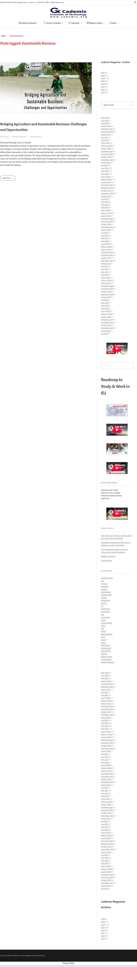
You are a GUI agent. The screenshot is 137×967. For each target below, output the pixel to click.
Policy (103, 640)
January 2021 (106, 283)
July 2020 (104, 300)
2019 (103, 92)
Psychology (106, 648)
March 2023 (105, 210)
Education (105, 601)
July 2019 (104, 334)
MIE (102, 629)
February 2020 (106, 314)
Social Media (106, 657)
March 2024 (105, 177)
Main (103, 626)
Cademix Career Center (109, 490)
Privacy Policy (68, 963)
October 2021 (106, 258)
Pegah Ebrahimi (20, 137)
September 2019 (107, 328)
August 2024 (105, 163)
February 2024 (106, 180)
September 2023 (107, 194)
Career (104, 590)
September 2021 (107, 261)
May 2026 (105, 121)
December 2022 (107, 219)
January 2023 (106, 216)
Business (104, 587)
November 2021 (107, 255)
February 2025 (106, 146)
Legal (103, 620)
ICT (102, 606)
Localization (106, 623)
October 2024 (106, 157)
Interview (105, 609)
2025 (103, 76)
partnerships (106, 634)
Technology (106, 660)
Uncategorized (35, 137)
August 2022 (105, 230)
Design (104, 598)
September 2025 (107, 132)
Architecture (107, 578)
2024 (103, 78)
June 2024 (105, 168)
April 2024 (105, 174)
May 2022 (105, 238)
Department (106, 595)
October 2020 (106, 292)
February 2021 (106, 281)
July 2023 (104, 199)
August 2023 (105, 196)
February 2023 (106, 213)
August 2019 (105, 331)
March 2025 (105, 143)
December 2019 (107, 320)
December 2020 (107, 286)
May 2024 (105, 171)
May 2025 (105, 140)
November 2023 (107, 188)
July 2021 (104, 266)
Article (104, 584)
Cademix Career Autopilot (110, 493)
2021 (103, 87)
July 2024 (104, 166)
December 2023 (107, 185)
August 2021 (105, 264)
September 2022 (107, 227)
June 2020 (105, 303)
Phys (103, 637)
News (103, 632)
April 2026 (105, 123)
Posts (103, 643)
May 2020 (105, 306)
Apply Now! (105, 499)
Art (102, 581)
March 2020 (105, 311)
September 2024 (107, 160)
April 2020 (105, 309)
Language (105, 618)
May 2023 (105, 205)
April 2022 (105, 241)
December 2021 (107, 252)
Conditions (106, 592)
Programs (105, 646)
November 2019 (107, 323)
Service (104, 654)
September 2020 (107, 295)
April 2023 (105, 208)
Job (102, 615)
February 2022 (106, 247)
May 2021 (105, 272)
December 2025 (107, 129)
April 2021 (105, 275)
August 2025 (105, 135)
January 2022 (106, 250)
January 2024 (106, 182)
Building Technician (108, 557)
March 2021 (105, 278)
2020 (103, 90)
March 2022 (105, 244)
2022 (103, 84)
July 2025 (104, 137)
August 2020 (105, 297)
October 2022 (106, 224)
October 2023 (106, 191)
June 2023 (105, 202)
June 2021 (105, 269)
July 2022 (104, 233)
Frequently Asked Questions (111, 496)
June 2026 (105, 118)
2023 (103, 81)
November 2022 (107, 222)
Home (3, 36)
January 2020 (106, 317)
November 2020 (107, 289)
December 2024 (107, 152)
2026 (103, 73)
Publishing (106, 651)
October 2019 (106, 325)
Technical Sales (106, 561)
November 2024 (107, 154)
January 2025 (106, 149)
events (104, 604)
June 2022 (105, 236)
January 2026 (106, 126)
